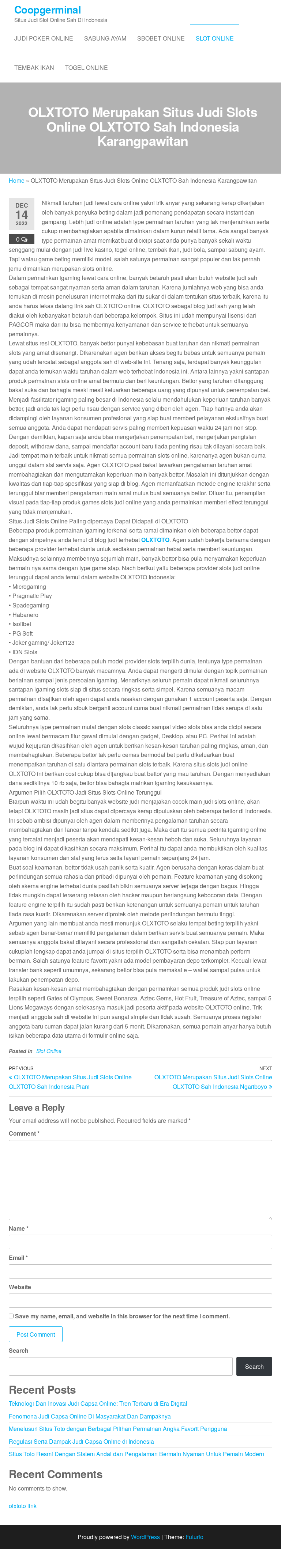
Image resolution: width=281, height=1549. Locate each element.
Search (19, 1350)
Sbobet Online (161, 38)
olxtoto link (23, 1505)
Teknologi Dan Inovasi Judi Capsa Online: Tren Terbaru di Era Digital (98, 1403)
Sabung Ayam (105, 38)
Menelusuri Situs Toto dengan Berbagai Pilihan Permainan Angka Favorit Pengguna (118, 1428)
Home (17, 180)
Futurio (194, 1537)
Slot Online (215, 38)
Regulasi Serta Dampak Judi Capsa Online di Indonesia (81, 1441)
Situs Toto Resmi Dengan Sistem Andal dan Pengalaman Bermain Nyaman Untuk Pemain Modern (136, 1454)
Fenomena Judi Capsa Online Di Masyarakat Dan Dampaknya (90, 1416)
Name (19, 1228)
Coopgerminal (47, 9)
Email (18, 1257)
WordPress (145, 1537)
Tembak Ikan (34, 67)
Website (20, 1287)
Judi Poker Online (43, 38)
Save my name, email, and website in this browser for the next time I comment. (122, 1316)
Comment (24, 1133)
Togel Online (86, 67)
